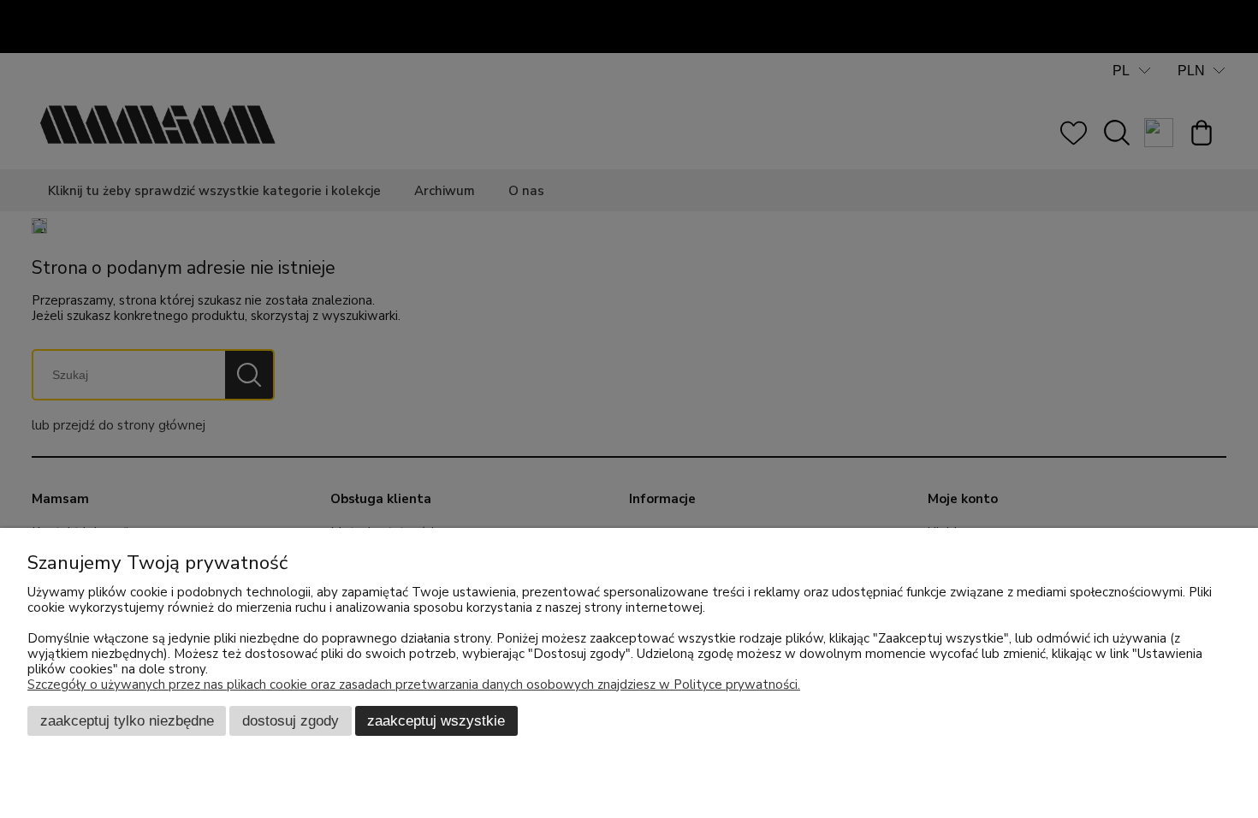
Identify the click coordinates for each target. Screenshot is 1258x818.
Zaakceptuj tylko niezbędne (127, 720)
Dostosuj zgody (290, 720)
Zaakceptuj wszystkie (436, 720)
